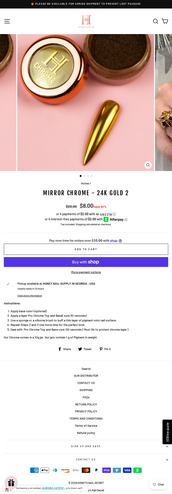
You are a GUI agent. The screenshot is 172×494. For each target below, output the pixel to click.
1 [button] (81, 176)
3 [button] (88, 176)
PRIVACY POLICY (86, 411)
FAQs (86, 397)
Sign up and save (86, 446)
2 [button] (85, 176)
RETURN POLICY (86, 404)
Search (86, 368)
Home (85, 183)
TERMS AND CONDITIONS (86, 418)
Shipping (80, 224)
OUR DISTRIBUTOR (86, 375)
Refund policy (86, 433)
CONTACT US (86, 383)
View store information (29, 295)
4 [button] (92, 176)
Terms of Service (86, 425)
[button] (86, 214)
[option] (86, 4)
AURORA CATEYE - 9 (54, 488)
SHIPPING (86, 390)
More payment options (86, 272)
